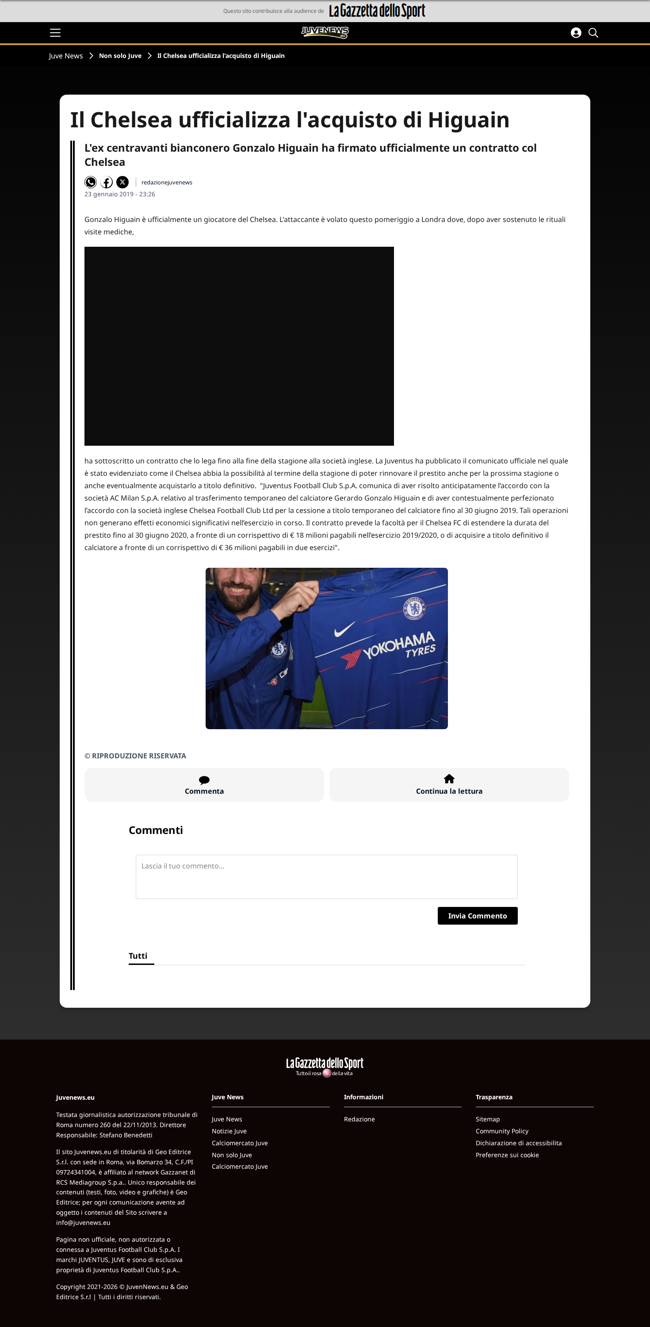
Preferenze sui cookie (507, 1155)
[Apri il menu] (55, 33)
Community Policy (502, 1131)
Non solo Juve (120, 55)
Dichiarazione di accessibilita (519, 1143)
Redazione (359, 1119)
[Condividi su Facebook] (106, 182)
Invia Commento (477, 916)
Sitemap (488, 1119)
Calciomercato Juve (240, 1143)
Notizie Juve (229, 1131)
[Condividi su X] (122, 182)
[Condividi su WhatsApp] (90, 182)
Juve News (66, 56)
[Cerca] (595, 33)
